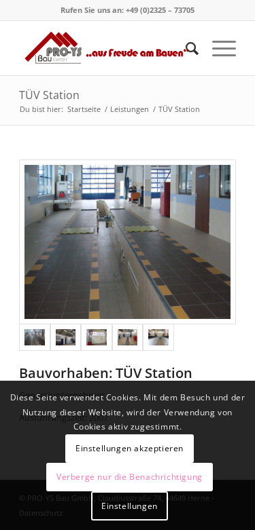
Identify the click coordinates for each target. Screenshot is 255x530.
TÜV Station (49, 95)
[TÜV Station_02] (66, 337)
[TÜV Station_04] (127, 337)
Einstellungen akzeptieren (129, 448)
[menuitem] (185, 48)
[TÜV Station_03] (96, 337)
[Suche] (185, 48)
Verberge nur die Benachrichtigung (129, 476)
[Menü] (217, 48)
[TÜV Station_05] (158, 337)
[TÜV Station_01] (127, 241)
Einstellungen (129, 506)
